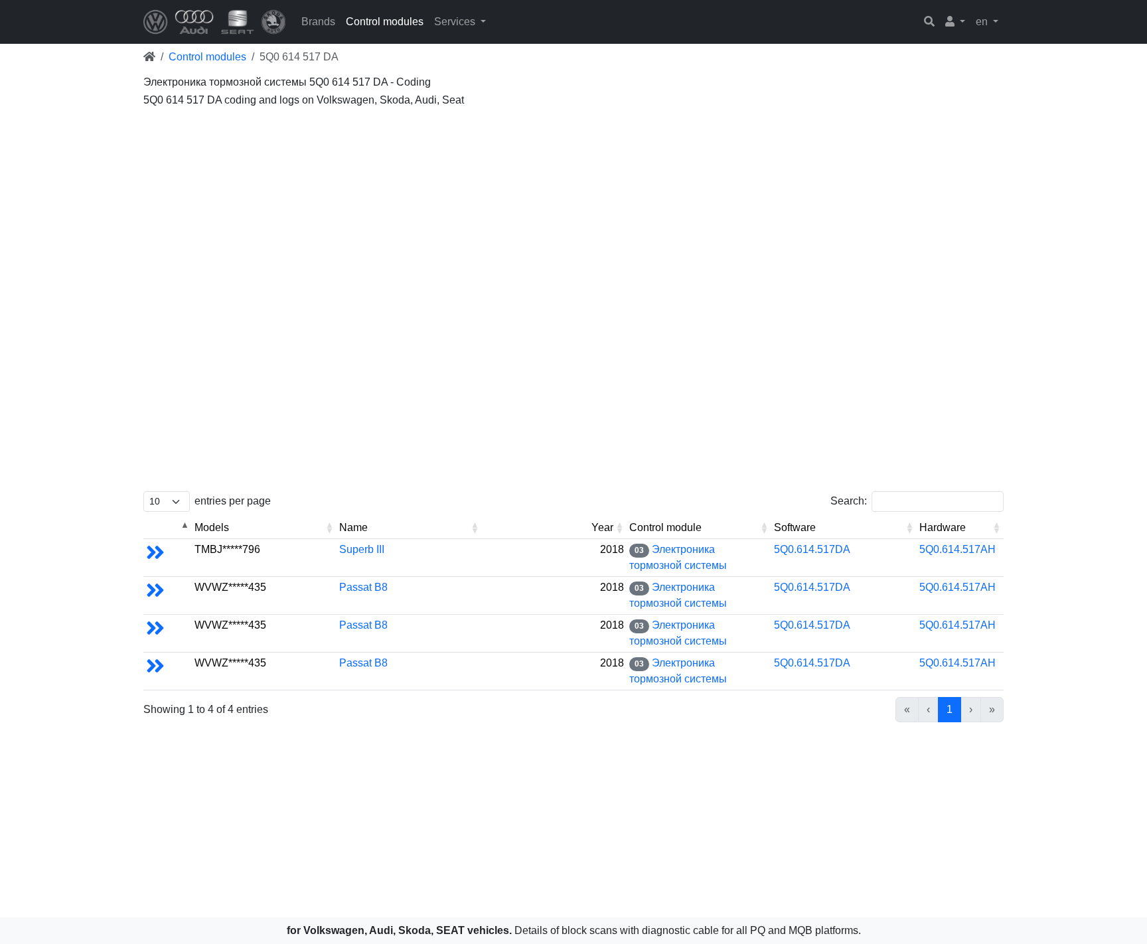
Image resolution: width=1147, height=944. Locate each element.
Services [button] (456, 21)
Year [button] (602, 527)
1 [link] (950, 709)
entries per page (232, 501)
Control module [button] (665, 527)
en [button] (983, 21)
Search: (848, 501)
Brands (318, 21)
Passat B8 (363, 587)
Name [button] (353, 527)
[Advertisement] (541, 206)
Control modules (384, 21)
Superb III (361, 549)
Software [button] (795, 527)
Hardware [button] (942, 527)
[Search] (929, 22)
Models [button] (211, 527)
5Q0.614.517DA (812, 549)
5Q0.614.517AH (957, 549)
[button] (955, 22)
